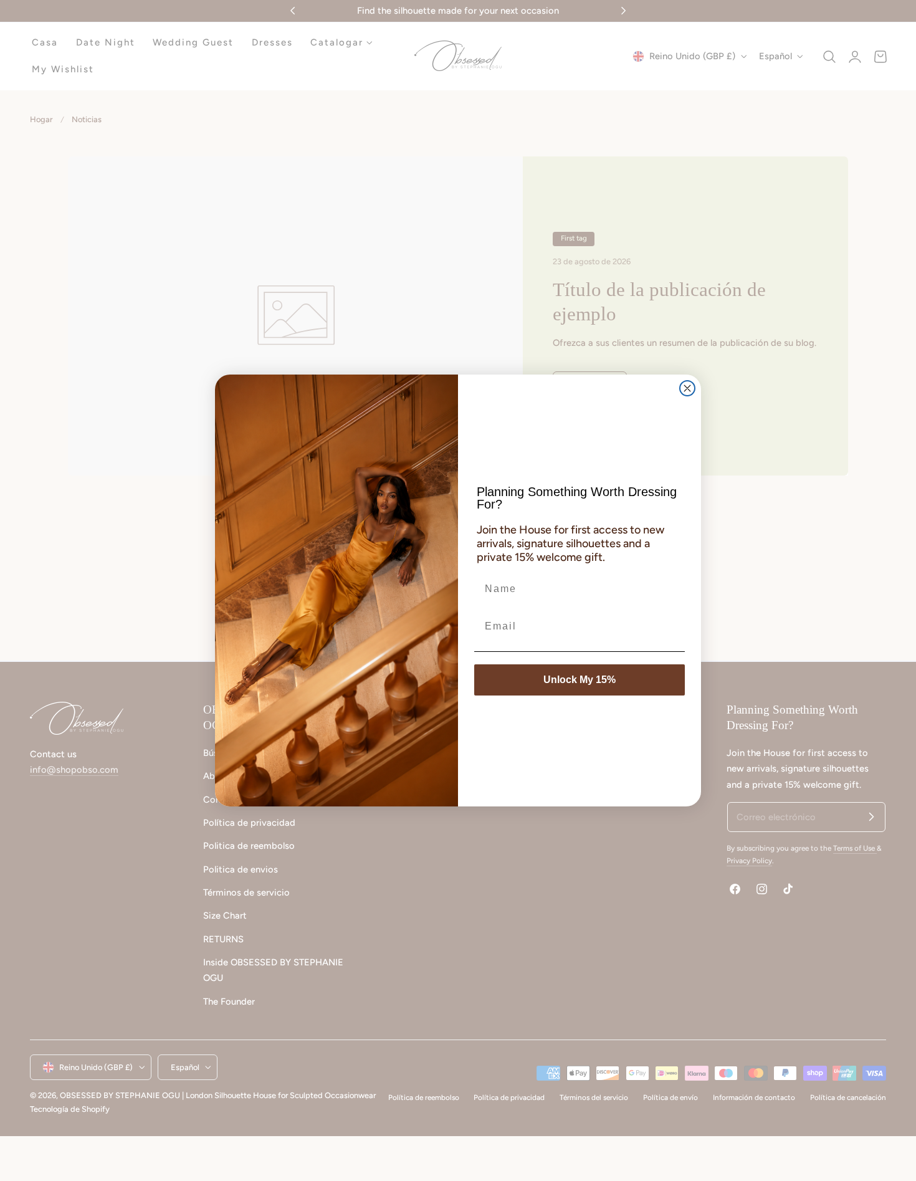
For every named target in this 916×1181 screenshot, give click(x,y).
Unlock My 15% (579, 679)
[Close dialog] (687, 388)
